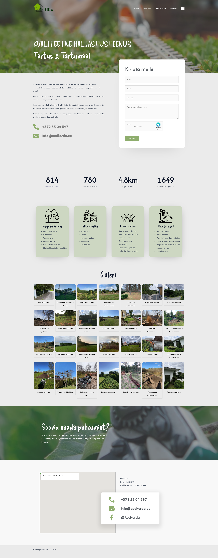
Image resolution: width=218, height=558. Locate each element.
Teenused (147, 8)
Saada (132, 138)
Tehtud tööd (160, 8)
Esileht (136, 8)
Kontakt (173, 8)
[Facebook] (183, 8)
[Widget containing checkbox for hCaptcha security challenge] (144, 126)
